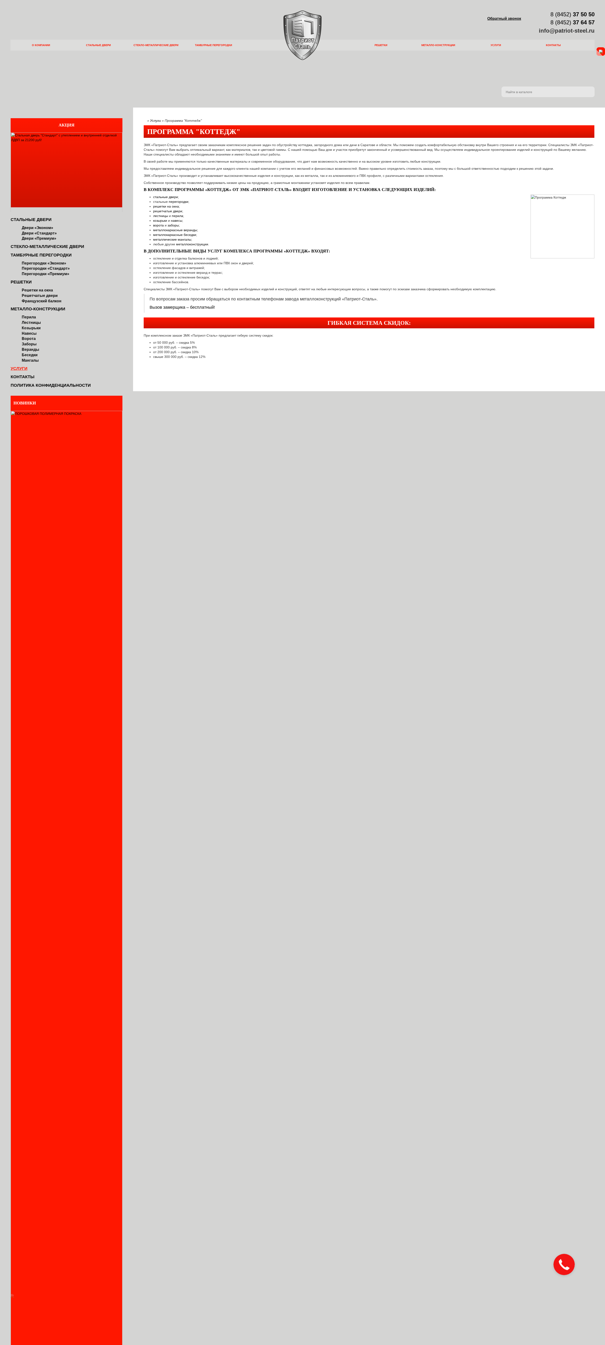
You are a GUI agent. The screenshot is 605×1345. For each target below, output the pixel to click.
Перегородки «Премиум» (45, 274)
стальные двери (165, 197)
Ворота (29, 339)
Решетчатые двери (40, 296)
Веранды (30, 349)
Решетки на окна (37, 290)
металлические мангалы (172, 239)
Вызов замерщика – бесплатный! (182, 307)
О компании (41, 45)
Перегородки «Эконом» (44, 263)
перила (177, 216)
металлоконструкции (192, 244)
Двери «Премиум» (39, 238)
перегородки (178, 202)
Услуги (496, 45)
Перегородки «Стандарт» (46, 268)
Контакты (553, 45)
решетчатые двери (167, 211)
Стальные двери (98, 45)
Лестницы (31, 323)
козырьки (160, 220)
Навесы (29, 333)
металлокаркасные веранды (175, 230)
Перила (29, 317)
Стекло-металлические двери (156, 45)
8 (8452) (572, 14)
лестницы (160, 216)
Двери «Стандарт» (39, 233)
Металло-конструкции (438, 45)
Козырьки (31, 328)
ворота (158, 225)
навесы (176, 220)
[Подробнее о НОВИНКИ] (66, 1083)
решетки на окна (166, 206)
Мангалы (30, 360)
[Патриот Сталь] (302, 35)
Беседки (30, 355)
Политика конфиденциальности (51, 385)
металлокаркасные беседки (174, 235)
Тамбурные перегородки (213, 45)
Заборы (29, 344)
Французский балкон (41, 301)
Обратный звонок (504, 19)
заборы (173, 225)
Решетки (381, 45)
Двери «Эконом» (37, 228)
